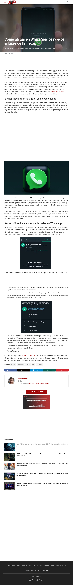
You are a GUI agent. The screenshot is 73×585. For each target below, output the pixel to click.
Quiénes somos (11, 565)
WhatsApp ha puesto (29, 355)
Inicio (5, 53)
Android (13, 364)
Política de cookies (49, 565)
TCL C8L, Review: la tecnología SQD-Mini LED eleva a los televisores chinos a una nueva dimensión (42, 484)
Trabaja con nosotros (22, 565)
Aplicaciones (21, 364)
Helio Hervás (10, 48)
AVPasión (38, 576)
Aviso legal (32, 565)
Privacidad (39, 565)
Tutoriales (36, 48)
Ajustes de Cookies (61, 565)
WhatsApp (39, 364)
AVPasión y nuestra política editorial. (39, 383)
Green (28, 364)
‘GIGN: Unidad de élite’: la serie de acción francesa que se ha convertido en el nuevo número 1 (40, 455)
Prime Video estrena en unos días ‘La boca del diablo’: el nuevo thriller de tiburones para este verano (42, 445)
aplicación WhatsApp (58, 91)
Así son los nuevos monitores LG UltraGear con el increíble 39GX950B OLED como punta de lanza (42, 474)
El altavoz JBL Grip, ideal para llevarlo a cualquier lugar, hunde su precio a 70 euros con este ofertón (42, 464)
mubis (46, 571)
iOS (33, 364)
